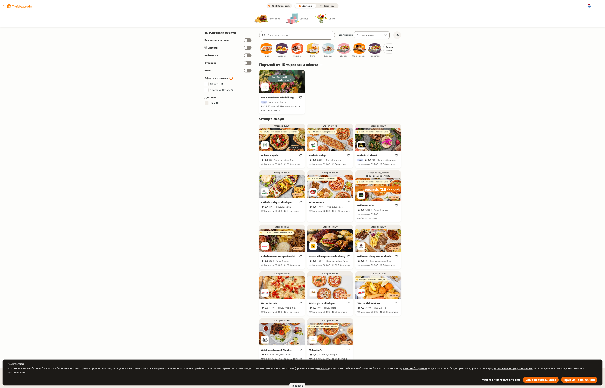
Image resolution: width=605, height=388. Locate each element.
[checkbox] (266, 50)
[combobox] (300, 35)
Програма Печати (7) (222, 90)
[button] (18, 5)
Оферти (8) (216, 84)
